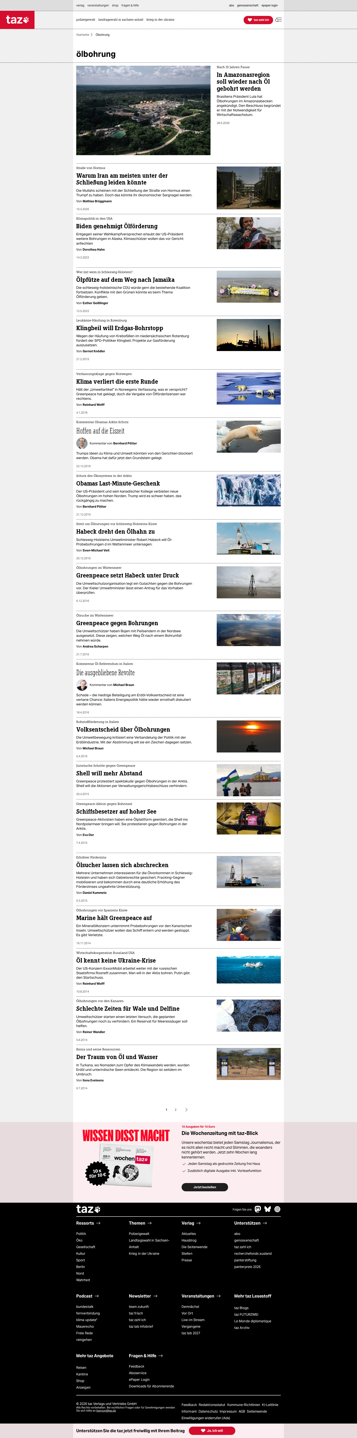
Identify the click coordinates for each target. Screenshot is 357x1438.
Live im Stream (193, 1320)
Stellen (187, 1253)
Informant (190, 1411)
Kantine (82, 1374)
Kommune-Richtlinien (244, 1405)
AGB (242, 1411)
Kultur (81, 1253)
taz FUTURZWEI (246, 1314)
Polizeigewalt (139, 1234)
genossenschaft (246, 1240)
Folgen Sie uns (242, 1209)
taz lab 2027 (191, 1333)
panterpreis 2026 (247, 1267)
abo (237, 1234)
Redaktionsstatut (212, 1405)
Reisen (81, 1367)
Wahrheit (83, 1280)
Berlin (80, 1267)
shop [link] (115, 5)
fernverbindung (88, 1313)
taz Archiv (242, 1328)
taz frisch (136, 1313)
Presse (187, 1260)
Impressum (229, 1411)
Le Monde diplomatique (252, 1321)
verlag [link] (80, 5)
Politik (81, 1234)
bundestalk (84, 1307)
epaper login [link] (270, 5)
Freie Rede (84, 1333)
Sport (80, 1260)
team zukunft (139, 1307)
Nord (80, 1273)
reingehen (84, 1340)
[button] (278, 20)
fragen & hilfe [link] (130, 5)
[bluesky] (267, 1211)
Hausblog (189, 1240)
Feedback (136, 1366)
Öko (79, 1240)
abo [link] (231, 5)
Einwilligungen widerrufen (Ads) (206, 1418)
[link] (86, 20)
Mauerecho (85, 1326)
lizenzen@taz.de (106, 1410)
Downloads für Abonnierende (151, 1386)
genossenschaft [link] (247, 5)
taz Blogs (241, 1308)
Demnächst (190, 1307)
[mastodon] (258, 1211)
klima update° (86, 1320)
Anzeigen (83, 1387)
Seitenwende (257, 1411)
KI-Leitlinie (270, 1405)
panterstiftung (245, 1260)
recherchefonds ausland (253, 1253)
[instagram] (277, 1211)
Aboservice (137, 1373)
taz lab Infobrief (141, 1326)
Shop (80, 1381)
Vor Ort (187, 1313)
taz (88, 1209)
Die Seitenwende (194, 1247)
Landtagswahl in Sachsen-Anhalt (149, 1243)
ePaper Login (139, 1379)
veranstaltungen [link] (98, 5)
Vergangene (191, 1326)
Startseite (82, 34)
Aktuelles (189, 1234)
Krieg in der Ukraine (144, 1253)
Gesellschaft (85, 1247)
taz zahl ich (242, 1247)
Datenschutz (209, 1411)
